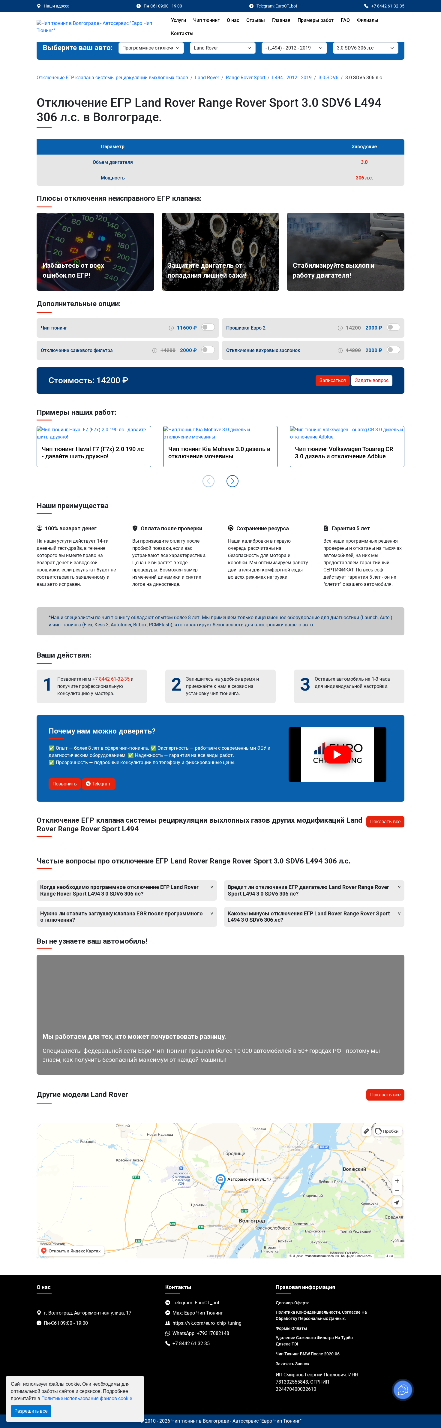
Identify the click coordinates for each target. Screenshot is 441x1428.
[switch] (208, 327)
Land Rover (207, 77)
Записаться (333, 380)
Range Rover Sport (245, 77)
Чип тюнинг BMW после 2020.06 (308, 1353)
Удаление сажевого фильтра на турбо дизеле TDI (314, 1340)
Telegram (101, 784)
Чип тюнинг (206, 20)
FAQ (345, 20)
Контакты (182, 33)
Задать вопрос (371, 380)
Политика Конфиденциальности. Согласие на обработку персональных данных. (321, 1315)
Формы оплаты (291, 1328)
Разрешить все (31, 1411)
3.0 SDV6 (328, 77)
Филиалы (367, 20)
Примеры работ (316, 20)
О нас (233, 20)
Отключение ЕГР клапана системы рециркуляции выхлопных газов (112, 77)
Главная (281, 20)
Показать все (385, 821)
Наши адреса (57, 6)
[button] (232, 481)
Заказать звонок (293, 1363)
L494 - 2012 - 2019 (292, 77)
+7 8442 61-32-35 (111, 679)
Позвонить (64, 784)
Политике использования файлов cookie (86, 1398)
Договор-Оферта (293, 1302)
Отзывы (255, 20)
